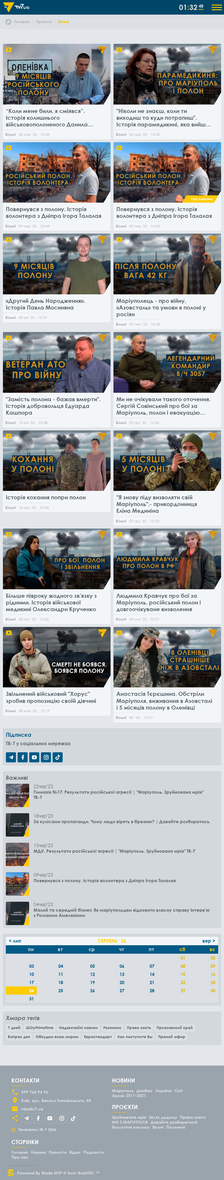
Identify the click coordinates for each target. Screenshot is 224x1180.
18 (60, 982)
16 (213, 974)
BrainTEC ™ (88, 1172)
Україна (163, 1090)
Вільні (158, 1127)
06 (122, 966)
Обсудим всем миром (57, 1036)
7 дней (14, 1027)
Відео (74, 1152)
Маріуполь (123, 1090)
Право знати (193, 1117)
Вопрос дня (19, 1036)
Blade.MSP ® (54, 1172)
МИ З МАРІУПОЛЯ (130, 1122)
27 (122, 990)
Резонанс (112, 1027)
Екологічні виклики (131, 1127)
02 (213, 957)
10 (31, 974)
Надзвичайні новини (78, 1027)
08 (183, 966)
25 (60, 990)
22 (183, 982)
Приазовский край (175, 1027)
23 (213, 982)
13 (122, 974)
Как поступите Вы (135, 1036)
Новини (38, 1152)
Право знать (139, 1027)
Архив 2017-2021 (129, 1095)
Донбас (144, 1090)
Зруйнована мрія (129, 1117)
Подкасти (93, 1152)
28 (152, 990)
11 (60, 974)
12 (92, 974)
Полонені (175, 1127)
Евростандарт (98, 1036)
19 (92, 982)
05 (92, 966)
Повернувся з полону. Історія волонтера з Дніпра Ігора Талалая (105, 880)
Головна (19, 1152)
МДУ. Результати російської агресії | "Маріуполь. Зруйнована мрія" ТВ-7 (114, 851)
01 (183, 957)
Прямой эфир (171, 1036)
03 (31, 966)
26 (92, 990)
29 (183, 990)
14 (152, 974)
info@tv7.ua (32, 1108)
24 (31, 990)
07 (152, 966)
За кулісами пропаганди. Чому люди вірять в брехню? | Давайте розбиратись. (122, 821)
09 (213, 966)
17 (31, 982)
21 (152, 982)
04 (60, 966)
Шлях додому (163, 1117)
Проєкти (57, 1152)
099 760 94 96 (34, 1091)
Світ (178, 1090)
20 (122, 982)
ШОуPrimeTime (39, 1027)
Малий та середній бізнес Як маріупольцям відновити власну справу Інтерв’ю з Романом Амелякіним (122, 912)
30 (213, 990)
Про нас (19, 1157)
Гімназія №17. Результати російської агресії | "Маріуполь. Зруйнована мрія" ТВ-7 (119, 794)
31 (31, 998)
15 (183, 974)
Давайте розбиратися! (173, 1122)
